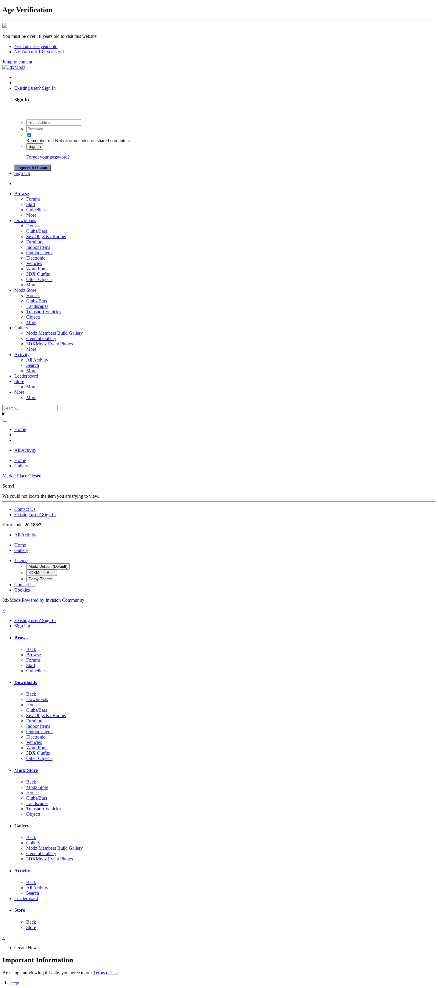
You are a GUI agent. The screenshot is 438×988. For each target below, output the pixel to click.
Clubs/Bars (36, 231)
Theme (20, 560)
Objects (33, 316)
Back (31, 649)
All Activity (37, 359)
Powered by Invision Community (53, 600)
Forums (33, 198)
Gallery (21, 327)
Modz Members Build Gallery (54, 333)
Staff (30, 204)
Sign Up (22, 173)
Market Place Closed (21, 475)
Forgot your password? (48, 156)
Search (32, 365)
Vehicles (34, 263)
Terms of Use (106, 972)
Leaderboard (26, 376)
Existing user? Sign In (36, 88)
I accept (10, 982)
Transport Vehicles (43, 311)
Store (19, 381)
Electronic (35, 257)
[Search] (4, 421)
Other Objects (39, 279)
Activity (21, 354)
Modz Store (25, 290)
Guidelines (36, 209)
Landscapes (37, 306)
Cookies (22, 590)
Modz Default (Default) (48, 566)
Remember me (40, 140)
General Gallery (41, 338)
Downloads (25, 220)
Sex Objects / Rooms (46, 236)
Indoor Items (38, 247)
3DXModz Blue (42, 572)
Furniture (35, 241)
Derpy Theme (40, 579)
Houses (33, 225)
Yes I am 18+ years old (36, 46)
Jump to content (17, 61)
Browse (21, 193)
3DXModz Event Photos (49, 343)
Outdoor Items (39, 252)
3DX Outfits (38, 274)
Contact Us (24, 509)
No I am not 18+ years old (39, 51)
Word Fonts (37, 268)
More (31, 215)
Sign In (35, 146)
